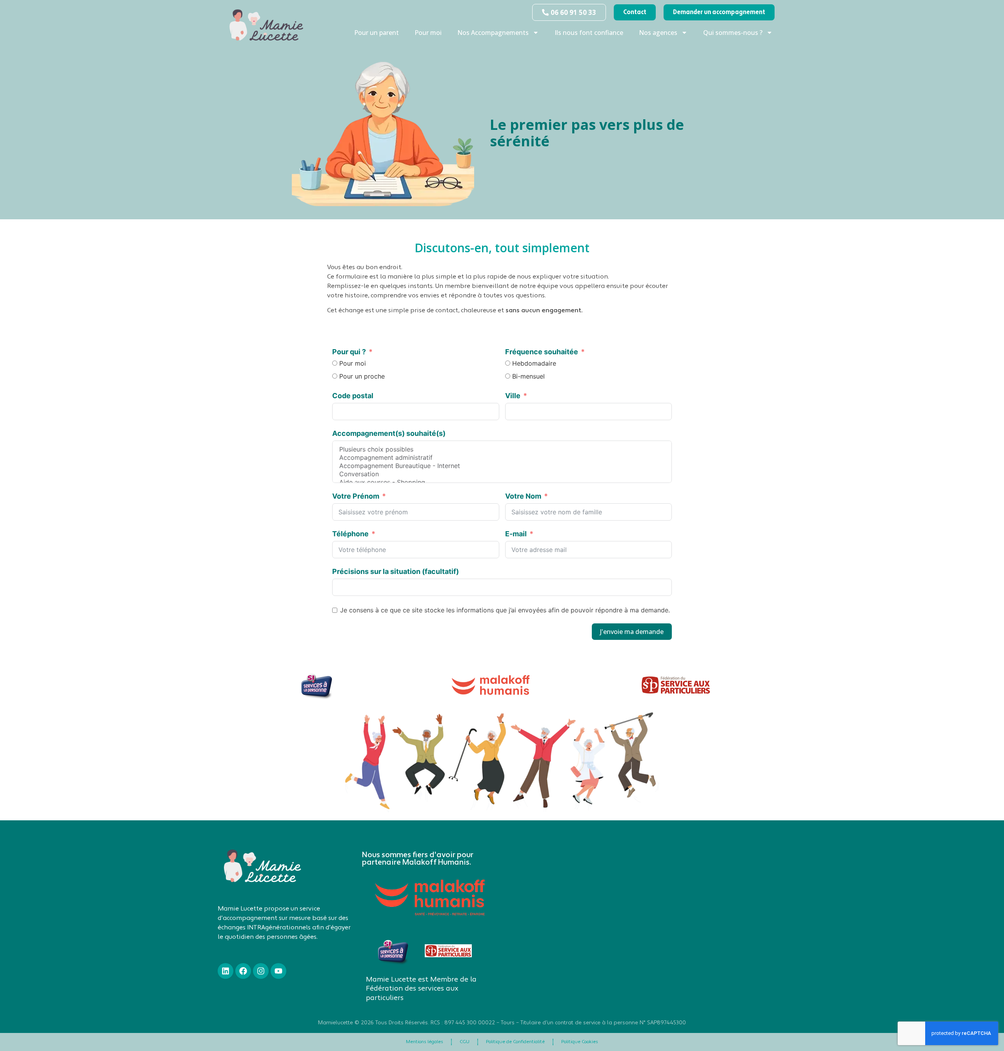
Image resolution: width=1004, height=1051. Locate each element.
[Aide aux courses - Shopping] (502, 482)
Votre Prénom (355, 496)
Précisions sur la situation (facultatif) (395, 571)
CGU (464, 1042)
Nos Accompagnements (493, 32)
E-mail (516, 534)
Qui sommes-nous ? (732, 32)
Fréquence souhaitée (541, 352)
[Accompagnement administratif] (502, 458)
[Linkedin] (225, 971)
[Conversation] (502, 474)
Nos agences (658, 32)
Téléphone (350, 534)
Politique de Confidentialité (515, 1042)
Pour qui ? (349, 352)
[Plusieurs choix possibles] (502, 449)
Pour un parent (376, 32)
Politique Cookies (579, 1042)
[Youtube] (278, 971)
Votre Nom (524, 496)
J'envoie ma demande (632, 631)
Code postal (352, 396)
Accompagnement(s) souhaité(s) (389, 433)
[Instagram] (261, 971)
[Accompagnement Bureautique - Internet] (502, 466)
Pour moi (428, 32)
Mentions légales (424, 1042)
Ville (512, 396)
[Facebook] (243, 971)
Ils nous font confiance (589, 32)
